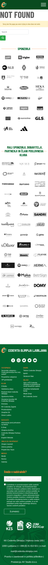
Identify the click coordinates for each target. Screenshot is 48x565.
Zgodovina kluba (7, 396)
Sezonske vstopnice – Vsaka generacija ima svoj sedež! (10, 372)
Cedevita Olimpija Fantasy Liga (10, 434)
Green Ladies (6, 415)
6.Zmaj (3, 427)
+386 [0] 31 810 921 (28, 546)
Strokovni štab (28, 376)
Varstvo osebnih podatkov (16, 506)
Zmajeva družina (7, 430)
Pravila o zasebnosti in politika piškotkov (23, 557)
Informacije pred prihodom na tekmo (10, 423)
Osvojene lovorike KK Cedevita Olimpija (9, 400)
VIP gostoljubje (6, 380)
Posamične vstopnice (9, 377)
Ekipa (25, 368)
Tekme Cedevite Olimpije (32, 370)
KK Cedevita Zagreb (8, 407)
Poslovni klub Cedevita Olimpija (9, 393)
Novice (3, 459)
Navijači (5, 420)
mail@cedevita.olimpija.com (24, 551)
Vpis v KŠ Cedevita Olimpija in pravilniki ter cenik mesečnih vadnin (31, 384)
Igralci (25, 373)
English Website (7, 438)
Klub (3, 383)
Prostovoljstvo (6, 410)
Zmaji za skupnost (9, 441)
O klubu (4, 386)
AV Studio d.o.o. (29, 562)
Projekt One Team (7, 450)
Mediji (4, 453)
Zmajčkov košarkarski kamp (31, 390)
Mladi (25, 380)
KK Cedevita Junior (30, 396)
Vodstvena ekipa (7, 389)
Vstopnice (6, 368)
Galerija (4, 462)
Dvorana (4, 404)
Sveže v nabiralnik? (15, 471)
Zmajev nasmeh (7, 444)
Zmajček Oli (5, 412)
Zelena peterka (6, 447)
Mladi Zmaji (27, 394)
